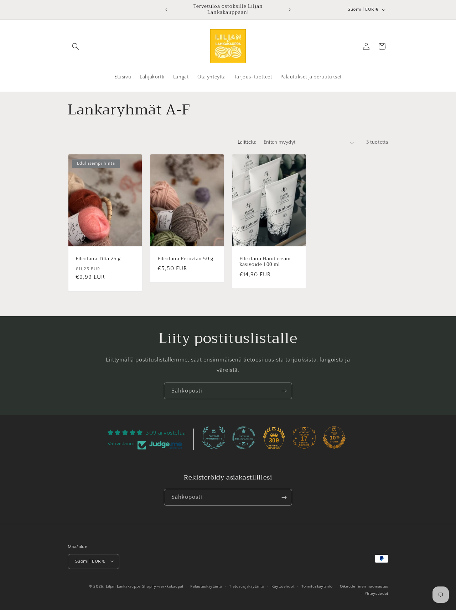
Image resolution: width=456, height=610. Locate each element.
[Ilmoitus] (289, 9)
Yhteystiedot (376, 593)
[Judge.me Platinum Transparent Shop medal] (243, 437)
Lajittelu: (247, 142)
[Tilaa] (284, 391)
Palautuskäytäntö (206, 586)
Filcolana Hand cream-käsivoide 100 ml (266, 262)
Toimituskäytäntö (317, 586)
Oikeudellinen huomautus (364, 586)
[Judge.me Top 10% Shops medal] (334, 437)
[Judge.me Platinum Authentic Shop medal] (213, 437)
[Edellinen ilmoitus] (166, 9)
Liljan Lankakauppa (123, 586)
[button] (75, 46)
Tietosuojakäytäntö (246, 586)
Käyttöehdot (283, 586)
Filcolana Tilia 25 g (98, 259)
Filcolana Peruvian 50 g (185, 259)
